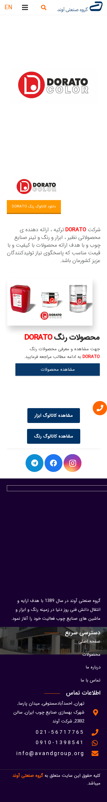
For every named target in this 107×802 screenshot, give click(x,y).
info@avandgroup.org (50, 753)
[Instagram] (72, 463)
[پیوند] (79, 7)
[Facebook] (53, 463)
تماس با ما (90, 680)
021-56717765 (60, 732)
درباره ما (93, 667)
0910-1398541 (60, 743)
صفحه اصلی (89, 641)
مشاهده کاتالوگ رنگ (53, 436)
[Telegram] (34, 463)
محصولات (91, 654)
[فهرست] (25, 7)
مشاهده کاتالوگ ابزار (53, 415)
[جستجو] (44, 7)
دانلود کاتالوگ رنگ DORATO (34, 206)
